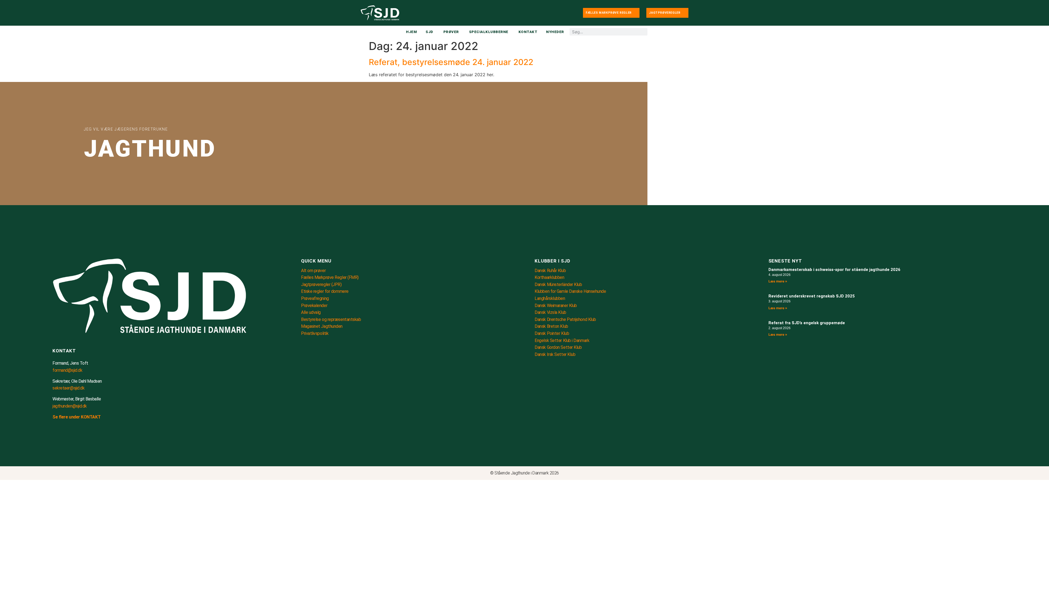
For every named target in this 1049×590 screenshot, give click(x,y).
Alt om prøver (313, 270)
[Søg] (643, 32)
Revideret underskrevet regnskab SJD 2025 (811, 296)
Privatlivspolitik (314, 333)
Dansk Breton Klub (551, 326)
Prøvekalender (314, 305)
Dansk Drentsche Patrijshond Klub (565, 319)
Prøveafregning (315, 298)
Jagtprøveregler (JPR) (321, 284)
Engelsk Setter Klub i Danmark (562, 340)
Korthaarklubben (549, 277)
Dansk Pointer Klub (552, 333)
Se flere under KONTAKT (76, 417)
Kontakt (64, 350)
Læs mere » (777, 281)
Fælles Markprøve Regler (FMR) (330, 277)
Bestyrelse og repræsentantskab (331, 319)
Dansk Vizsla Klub (550, 312)
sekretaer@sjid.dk (68, 388)
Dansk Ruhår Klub (550, 270)
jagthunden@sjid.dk (69, 406)
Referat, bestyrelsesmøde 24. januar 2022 (451, 62)
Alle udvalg (311, 312)
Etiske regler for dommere (325, 291)
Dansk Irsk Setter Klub (555, 354)
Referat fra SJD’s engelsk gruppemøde (806, 322)
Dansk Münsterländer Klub (558, 284)
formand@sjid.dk (67, 370)
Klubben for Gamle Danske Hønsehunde (570, 291)
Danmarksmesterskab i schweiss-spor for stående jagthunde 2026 (834, 269)
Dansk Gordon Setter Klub (558, 347)
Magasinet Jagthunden (322, 326)
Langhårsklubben (550, 298)
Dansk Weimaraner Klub (556, 305)
